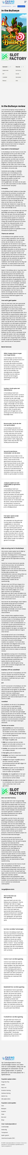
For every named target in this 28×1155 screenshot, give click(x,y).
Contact (18, 1143)
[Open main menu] (25, 2)
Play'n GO (3, 1087)
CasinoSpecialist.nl (6, 6)
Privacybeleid (11, 1144)
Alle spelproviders (5, 1099)
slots (14, 6)
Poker (2, 1114)
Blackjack (3, 1108)
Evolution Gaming (6, 1090)
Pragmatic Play (5, 1082)
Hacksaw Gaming (5, 1093)
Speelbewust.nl (19, 1144)
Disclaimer (4, 1144)
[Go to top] (25, 1152)
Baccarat (3, 1117)
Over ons (23, 1143)
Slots (2, 1106)
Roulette (3, 1111)
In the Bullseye (21, 6)
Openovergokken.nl (6, 1146)
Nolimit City (4, 1096)
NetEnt (3, 1084)
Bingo (2, 1120)
